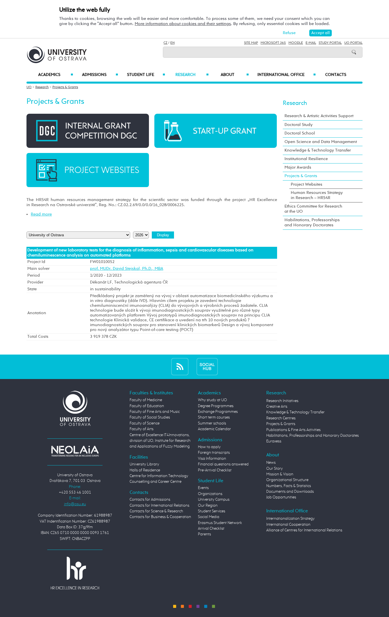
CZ (165, 43)
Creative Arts (276, 407)
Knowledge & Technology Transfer (317, 150)
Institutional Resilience (306, 159)
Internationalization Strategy (290, 519)
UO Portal (353, 43)
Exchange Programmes (218, 412)
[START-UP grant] (215, 131)
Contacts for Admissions (150, 500)
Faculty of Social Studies (150, 417)
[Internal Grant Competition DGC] (87, 131)
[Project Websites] (87, 170)
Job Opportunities (281, 497)
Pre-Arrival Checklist (215, 470)
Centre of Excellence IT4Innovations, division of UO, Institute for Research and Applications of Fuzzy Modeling (160, 441)
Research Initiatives (282, 401)
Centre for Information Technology (159, 476)
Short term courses (214, 417)
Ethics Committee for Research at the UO (313, 209)
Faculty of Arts (141, 429)
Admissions (100, 75)
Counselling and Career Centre (155, 482)
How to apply (209, 447)
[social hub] (207, 366)
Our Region (208, 506)
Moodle (295, 43)
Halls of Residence (145, 470)
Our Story (274, 469)
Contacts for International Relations (159, 506)
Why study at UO (212, 400)
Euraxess (273, 441)
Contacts (335, 75)
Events (203, 488)
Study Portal (330, 43)
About (235, 75)
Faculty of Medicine (146, 400)
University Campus (214, 500)
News (271, 463)
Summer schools (212, 423)
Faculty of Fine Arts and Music (155, 412)
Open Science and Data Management (320, 142)
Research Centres (281, 418)
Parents (204, 534)
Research (191, 75)
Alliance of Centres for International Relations (304, 530)
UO (29, 87)
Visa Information (212, 459)
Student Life (146, 75)
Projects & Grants (65, 87)
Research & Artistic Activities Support (318, 116)
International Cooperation (288, 525)
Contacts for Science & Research (156, 511)
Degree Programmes (216, 406)
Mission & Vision (279, 474)
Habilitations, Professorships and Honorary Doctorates (312, 222)
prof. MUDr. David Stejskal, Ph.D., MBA (126, 269)
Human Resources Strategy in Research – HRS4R (317, 195)
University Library (144, 464)
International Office (286, 75)
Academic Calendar (214, 429)
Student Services (211, 511)
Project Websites (306, 184)
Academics (55, 75)
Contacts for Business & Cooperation (160, 517)
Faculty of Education (147, 406)
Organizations (210, 494)
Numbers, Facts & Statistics (288, 486)
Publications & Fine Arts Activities (293, 430)
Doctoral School (299, 133)
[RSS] (180, 366)
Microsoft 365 (273, 43)
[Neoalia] (75, 451)
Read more (41, 214)
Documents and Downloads (290, 492)
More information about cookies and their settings (183, 24)
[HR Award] (75, 573)
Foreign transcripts (214, 453)
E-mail (311, 43)
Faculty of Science (144, 423)
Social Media (208, 517)
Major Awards (297, 167)
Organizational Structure (287, 480)
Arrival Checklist (211, 529)
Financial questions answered (223, 464)
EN (172, 43)
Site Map (251, 43)
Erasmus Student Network (220, 523)
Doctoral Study (298, 125)
